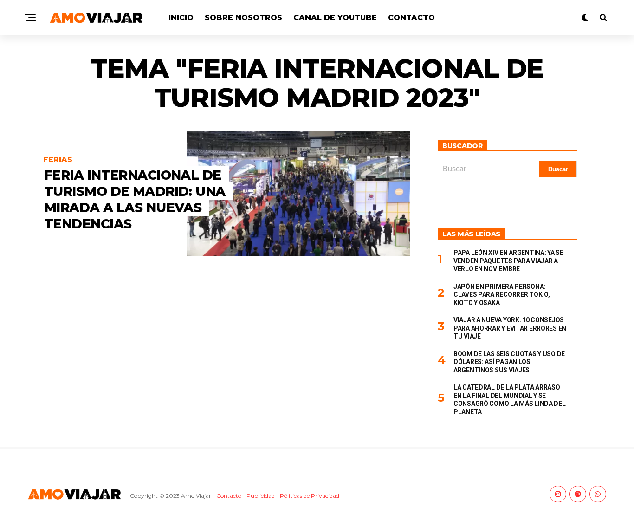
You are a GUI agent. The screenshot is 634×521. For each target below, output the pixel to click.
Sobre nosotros (243, 17)
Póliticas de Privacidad (309, 495)
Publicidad (260, 495)
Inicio (181, 17)
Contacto (411, 17)
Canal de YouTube (335, 17)
